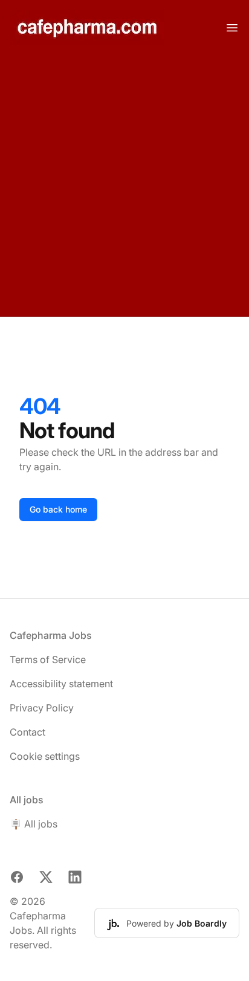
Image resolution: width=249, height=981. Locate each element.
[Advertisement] (124, 185)
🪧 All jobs (33, 824)
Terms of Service (48, 659)
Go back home (58, 509)
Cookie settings (45, 756)
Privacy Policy (42, 708)
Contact (27, 732)
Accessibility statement (61, 684)
